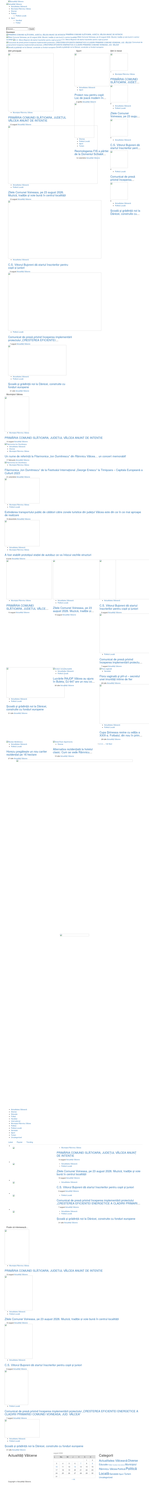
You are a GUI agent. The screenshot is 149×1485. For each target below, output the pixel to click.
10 (57, 1466)
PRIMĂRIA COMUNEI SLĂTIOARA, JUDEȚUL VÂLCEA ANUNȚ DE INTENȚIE (94, 34)
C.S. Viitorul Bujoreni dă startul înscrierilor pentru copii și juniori (84, 39)
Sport (13, 18)
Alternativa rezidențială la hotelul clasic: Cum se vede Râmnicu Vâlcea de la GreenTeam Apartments (73, 753)
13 (75, 1466)
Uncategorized (16, 1137)
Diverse (14, 11)
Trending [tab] (29, 1142)
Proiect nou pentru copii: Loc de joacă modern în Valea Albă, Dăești (89, 98)
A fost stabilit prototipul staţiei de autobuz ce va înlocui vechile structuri (48, 555)
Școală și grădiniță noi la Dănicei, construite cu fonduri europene (79, 47)
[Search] (7, 26)
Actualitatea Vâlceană (19, 6)
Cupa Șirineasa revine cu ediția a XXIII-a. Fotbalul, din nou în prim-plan (120, 735)
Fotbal (18, 23)
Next (110, 744)
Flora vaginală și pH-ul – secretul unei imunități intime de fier (120, 677)
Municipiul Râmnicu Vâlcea (21, 9)
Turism (81, 146)
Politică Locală (21, 16)
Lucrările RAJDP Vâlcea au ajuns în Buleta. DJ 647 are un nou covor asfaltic (74, 681)
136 (106, 744)
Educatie (14, 1114)
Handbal (19, 20)
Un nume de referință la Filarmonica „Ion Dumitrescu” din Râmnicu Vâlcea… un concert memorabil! (65, 456)
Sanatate (107, 671)
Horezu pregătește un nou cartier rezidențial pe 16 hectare (26, 752)
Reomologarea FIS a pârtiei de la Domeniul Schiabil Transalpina (91, 154)
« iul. (73, 1479)
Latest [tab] (10, 1142)
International (15, 1121)
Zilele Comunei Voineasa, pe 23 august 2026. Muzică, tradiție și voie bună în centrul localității (37, 193)
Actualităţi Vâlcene (24, 124)
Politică (13, 13)
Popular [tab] (19, 1142)
